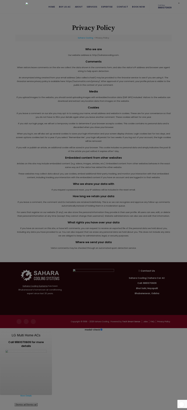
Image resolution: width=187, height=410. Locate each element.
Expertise (107, 6)
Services (92, 6)
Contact (122, 6)
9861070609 (165, 7)
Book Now (138, 6)
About (79, 6)
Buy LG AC (65, 6)
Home (51, 6)
